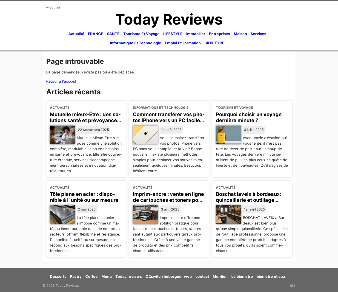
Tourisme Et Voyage (141, 33)
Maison (240, 33)
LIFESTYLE (173, 33)
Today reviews (128, 276)
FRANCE (95, 33)
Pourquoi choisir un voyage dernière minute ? (249, 117)
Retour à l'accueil (61, 81)
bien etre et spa (271, 276)
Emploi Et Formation (183, 43)
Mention (220, 276)
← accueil (53, 7)
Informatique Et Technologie (135, 43)
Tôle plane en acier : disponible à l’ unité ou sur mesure (84, 197)
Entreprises (219, 33)
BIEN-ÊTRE (214, 43)
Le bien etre (242, 276)
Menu (106, 276)
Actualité (76, 33)
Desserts (58, 276)
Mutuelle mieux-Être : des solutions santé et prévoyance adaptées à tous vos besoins (85, 120)
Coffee (91, 276)
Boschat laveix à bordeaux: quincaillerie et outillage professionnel (248, 200)
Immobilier (195, 33)
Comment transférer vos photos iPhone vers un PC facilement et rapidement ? (169, 120)
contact (202, 276)
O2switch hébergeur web (169, 276)
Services (258, 33)
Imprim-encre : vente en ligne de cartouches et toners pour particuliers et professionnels (168, 200)
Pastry (76, 276)
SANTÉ (113, 33)
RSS (292, 285)
